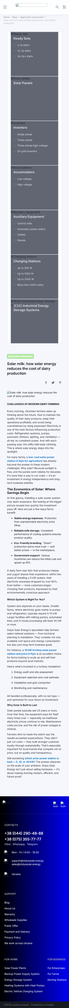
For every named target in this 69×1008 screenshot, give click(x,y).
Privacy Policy (12, 937)
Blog (15, 17)
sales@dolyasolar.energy (26, 864)
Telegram (32, 844)
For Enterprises (56, 967)
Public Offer (11, 925)
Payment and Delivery (17, 931)
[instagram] (56, 805)
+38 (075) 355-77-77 (22, 839)
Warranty (9, 914)
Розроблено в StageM (42, 1004)
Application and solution (32, 17)
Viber (7, 844)
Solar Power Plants (15, 967)
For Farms (53, 973)
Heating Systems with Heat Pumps (24, 985)
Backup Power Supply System (21, 973)
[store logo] (31, 7)
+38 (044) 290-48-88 (23, 833)
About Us (9, 908)
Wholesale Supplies (15, 919)
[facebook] (63, 805)
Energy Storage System (18, 979)
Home (6, 17)
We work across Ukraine (18, 943)
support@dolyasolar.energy (28, 860)
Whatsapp (19, 844)
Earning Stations (57, 979)
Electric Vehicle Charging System (23, 991)
